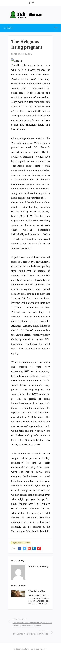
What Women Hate (37, 591)
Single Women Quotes (21, 543)
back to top (41, 649)
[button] (30, 3)
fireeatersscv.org (27, 649)
